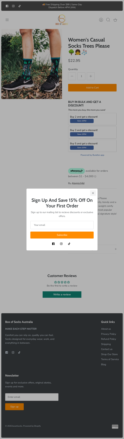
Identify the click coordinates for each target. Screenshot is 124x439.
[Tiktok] (69, 244)
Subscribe (62, 235)
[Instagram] (61, 244)
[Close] (93, 193)
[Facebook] (53, 244)
